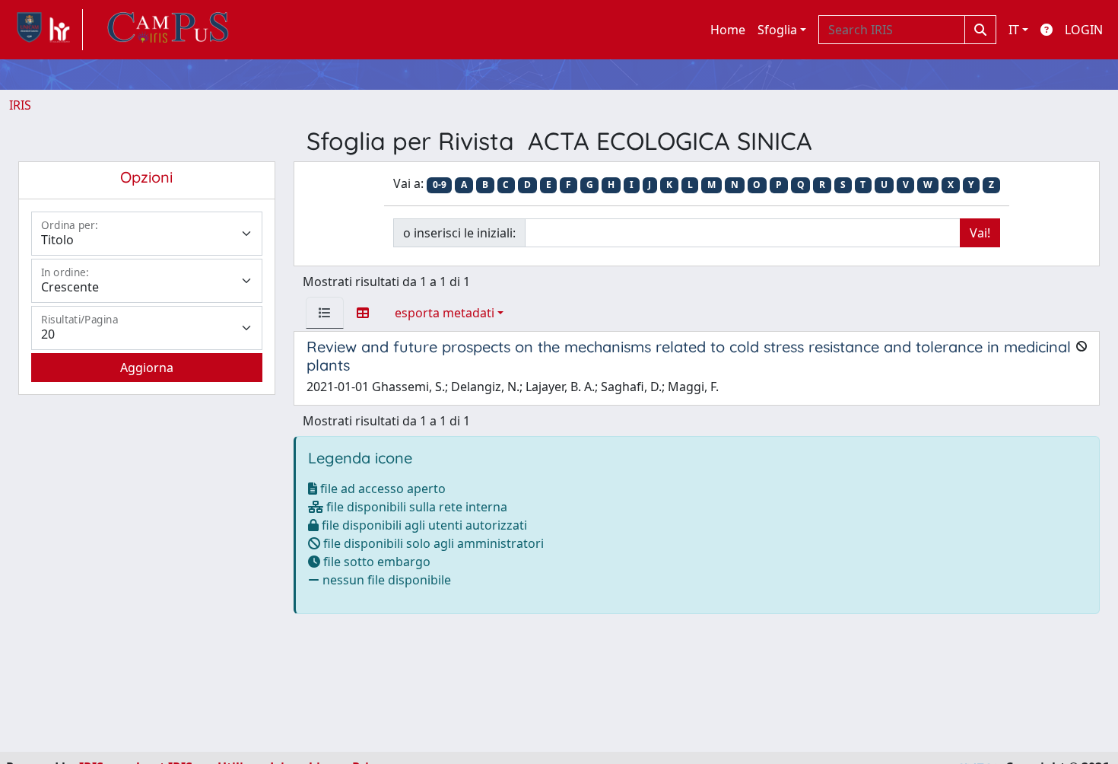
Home (727, 29)
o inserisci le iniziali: (459, 232)
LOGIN (1084, 29)
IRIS (20, 105)
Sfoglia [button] (777, 29)
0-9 (439, 184)
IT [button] (1013, 29)
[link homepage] (46, 29)
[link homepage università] (168, 29)
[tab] (325, 313)
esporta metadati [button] (444, 312)
